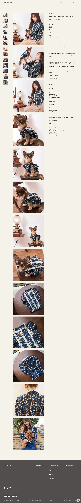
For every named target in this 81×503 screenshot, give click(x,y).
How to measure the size (36, 500)
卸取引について (67, 474)
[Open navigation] (77, 2)
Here (57, 75)
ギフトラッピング (39, 479)
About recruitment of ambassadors (71, 470)
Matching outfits (38, 470)
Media (51, 474)
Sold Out (62, 46)
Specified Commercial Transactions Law (70, 500)
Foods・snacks (38, 474)
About (66, 2)
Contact (51, 479)
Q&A (29, 500)
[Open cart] (74, 2)
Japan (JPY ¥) (6, 496)
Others (37, 477)
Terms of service (45, 500)
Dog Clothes (38, 472)
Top (3, 8)
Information (69, 466)
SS (50, 32)
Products (61, 2)
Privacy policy (59, 500)
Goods (37, 476)
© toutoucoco (7, 500)
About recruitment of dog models (71, 472)
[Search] (71, 2)
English (14, 496)
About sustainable (68, 468)
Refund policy (52, 500)
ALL (36, 468)
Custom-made (53, 466)
